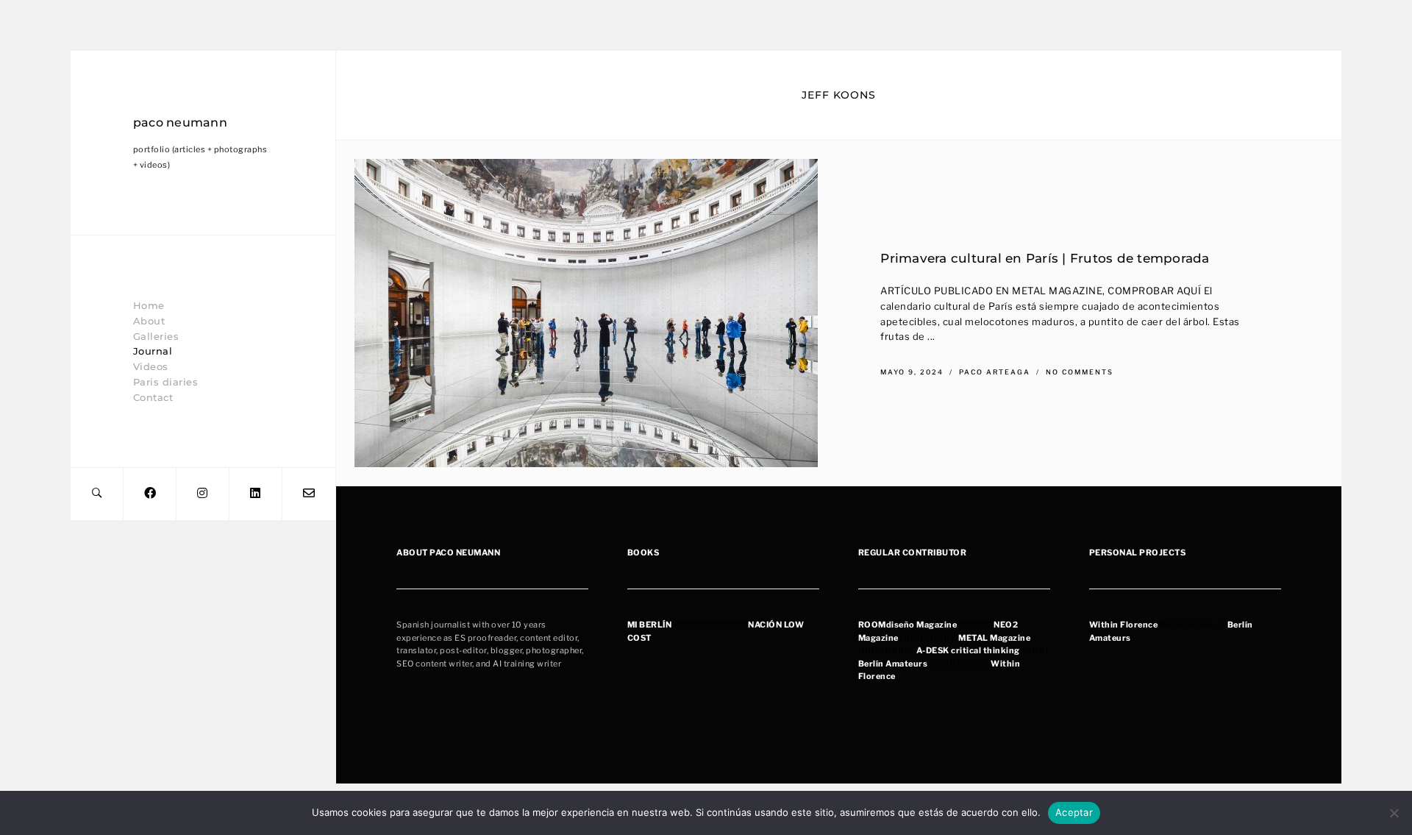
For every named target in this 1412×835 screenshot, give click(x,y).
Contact (153, 397)
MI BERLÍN (649, 624)
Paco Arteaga (996, 373)
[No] (1393, 813)
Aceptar (1074, 812)
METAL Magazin (992, 638)
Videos (150, 366)
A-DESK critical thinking (968, 650)
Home (149, 305)
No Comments (1079, 373)
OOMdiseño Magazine (910, 624)
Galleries (156, 336)
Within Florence (1123, 624)
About (149, 321)
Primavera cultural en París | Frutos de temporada (1044, 258)
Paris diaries (166, 382)
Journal (153, 351)
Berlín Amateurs (893, 663)
